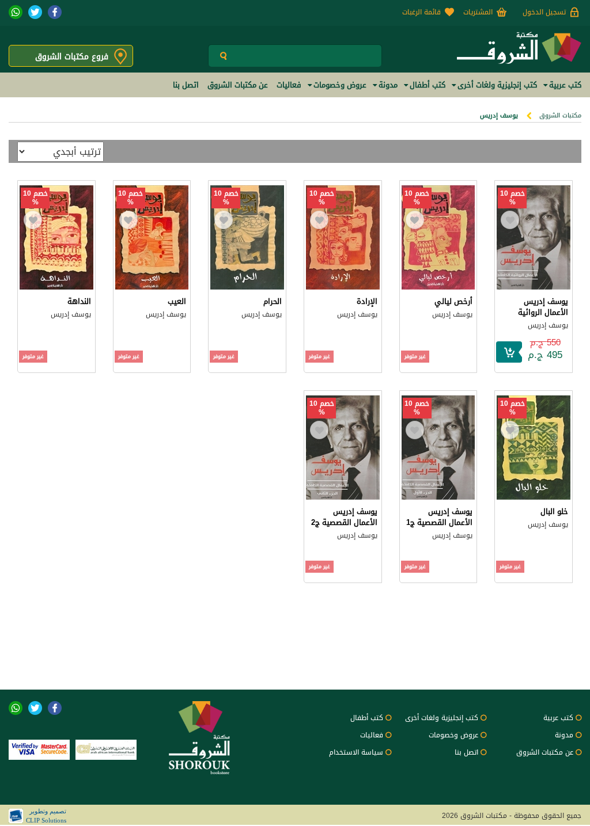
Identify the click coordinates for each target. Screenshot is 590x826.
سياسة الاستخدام (356, 752)
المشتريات (478, 12)
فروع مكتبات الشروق (71, 56)
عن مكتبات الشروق (544, 752)
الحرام (272, 301)
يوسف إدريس (548, 325)
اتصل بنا (466, 752)
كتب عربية (558, 717)
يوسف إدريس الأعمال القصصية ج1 (439, 517)
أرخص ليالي (453, 301)
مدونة (564, 735)
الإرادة (367, 301)
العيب (177, 301)
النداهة (79, 301)
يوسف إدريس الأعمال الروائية (543, 306)
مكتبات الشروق (560, 115)
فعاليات (371, 735)
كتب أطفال (366, 717)
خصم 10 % (512, 198)
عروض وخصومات (453, 735)
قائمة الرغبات (421, 12)
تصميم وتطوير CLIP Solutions (46, 816)
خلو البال (554, 511)
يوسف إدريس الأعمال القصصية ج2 (344, 517)
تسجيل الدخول (544, 12)
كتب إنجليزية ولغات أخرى (441, 717)
